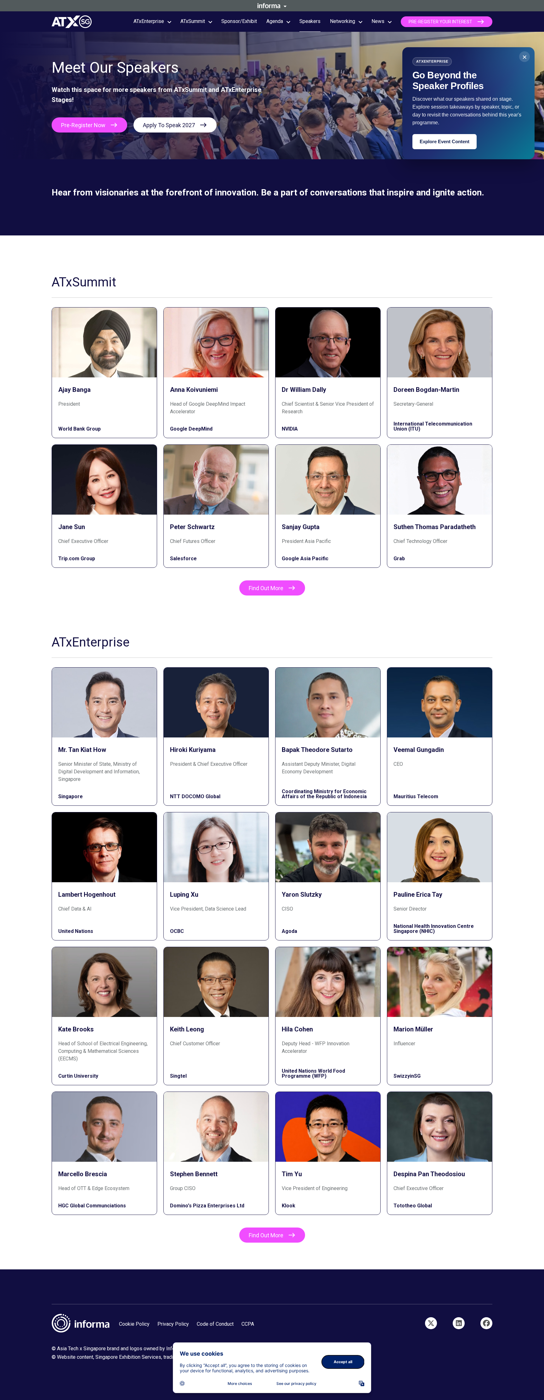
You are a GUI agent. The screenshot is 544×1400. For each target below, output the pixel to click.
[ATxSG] (459, 1323)
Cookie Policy (134, 1324)
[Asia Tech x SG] (486, 1323)
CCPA (247, 1324)
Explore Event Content (444, 141)
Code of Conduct (215, 1324)
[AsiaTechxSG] (431, 1323)
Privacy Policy (173, 1324)
